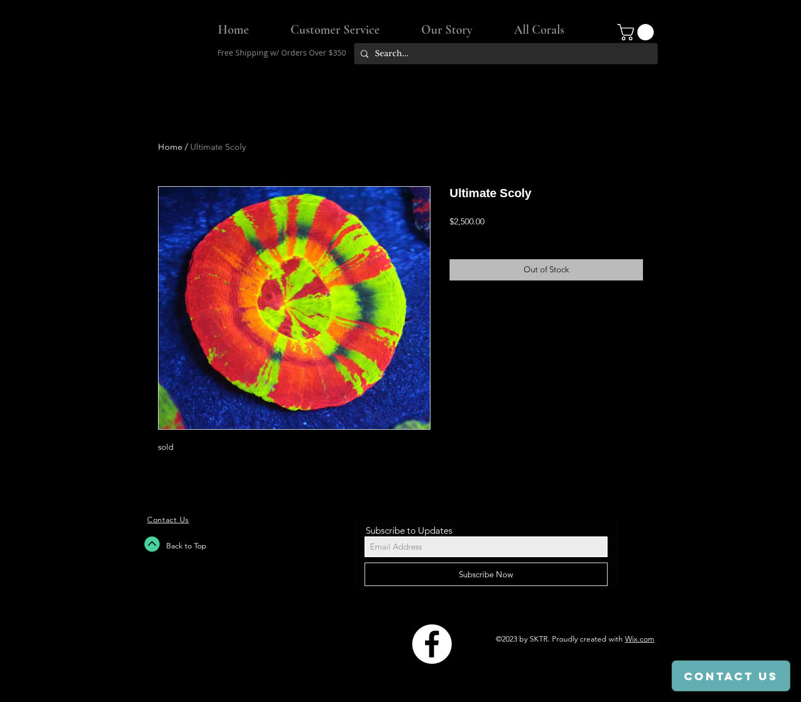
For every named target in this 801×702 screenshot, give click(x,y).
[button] (637, 32)
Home (170, 147)
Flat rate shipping (480, 236)
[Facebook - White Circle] (432, 644)
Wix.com (639, 639)
